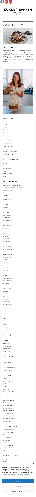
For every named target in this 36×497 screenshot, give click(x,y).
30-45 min (5, 127)
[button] (33, 464)
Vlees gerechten (8, 146)
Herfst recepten (7, 348)
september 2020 (7, 286)
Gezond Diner (7, 168)
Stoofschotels (6, 448)
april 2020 (5, 299)
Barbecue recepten (8, 429)
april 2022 (5, 236)
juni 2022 (5, 231)
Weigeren (18, 486)
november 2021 (7, 249)
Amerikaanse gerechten (9, 400)
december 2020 (7, 278)
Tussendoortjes (7, 173)
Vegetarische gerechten (10, 151)
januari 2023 (6, 217)
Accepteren (18, 481)
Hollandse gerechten (8, 410)
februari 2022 (7, 241)
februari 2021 (7, 273)
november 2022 (7, 220)
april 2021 (5, 267)
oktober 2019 (7, 304)
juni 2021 (5, 262)
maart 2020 (6, 301)
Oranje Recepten (7, 381)
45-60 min (5, 129)
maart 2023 (6, 212)
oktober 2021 (7, 252)
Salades (5, 442)
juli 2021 (5, 259)
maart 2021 (6, 270)
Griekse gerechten (8, 408)
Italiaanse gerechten (8, 413)
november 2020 (7, 280)
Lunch (5, 166)
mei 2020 (5, 296)
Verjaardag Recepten (8, 391)
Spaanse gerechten (8, 421)
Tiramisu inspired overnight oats (12, 185)
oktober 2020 (7, 283)
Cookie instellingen (18, 491)
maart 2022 (6, 238)
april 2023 (5, 210)
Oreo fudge (9, 48)
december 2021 (7, 246)
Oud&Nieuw (6, 384)
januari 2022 (6, 244)
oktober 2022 (7, 223)
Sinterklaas (6, 389)
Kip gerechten (7, 144)
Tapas (4, 450)
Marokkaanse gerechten (9, 416)
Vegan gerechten (8, 154)
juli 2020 (5, 291)
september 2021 (7, 254)
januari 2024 (6, 199)
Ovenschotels (6, 440)
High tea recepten (7, 435)
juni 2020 (5, 294)
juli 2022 (5, 228)
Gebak (4, 176)
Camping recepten (8, 432)
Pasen (4, 386)
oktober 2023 (7, 202)
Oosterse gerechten (8, 403)
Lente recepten (7, 343)
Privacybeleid (21, 495)
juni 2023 (5, 207)
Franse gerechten (7, 405)
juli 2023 (5, 204)
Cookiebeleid (14, 495)
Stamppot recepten (8, 445)
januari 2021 (6, 275)
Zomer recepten (7, 346)
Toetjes (5, 171)
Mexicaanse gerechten (9, 418)
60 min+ (5, 132)
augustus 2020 (7, 288)
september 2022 (7, 225)
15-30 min (5, 124)
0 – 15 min (5, 122)
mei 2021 (5, 265)
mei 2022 (5, 233)
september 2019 (7, 307)
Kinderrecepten (7, 437)
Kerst (4, 378)
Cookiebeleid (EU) (8, 135)
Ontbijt (5, 163)
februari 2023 (7, 215)
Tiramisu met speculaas (9, 190)
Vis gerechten (7, 149)
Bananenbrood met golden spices (13, 188)
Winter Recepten (7, 351)
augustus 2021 (7, 257)
